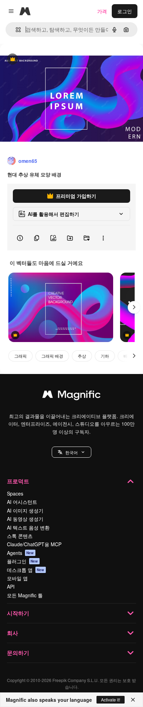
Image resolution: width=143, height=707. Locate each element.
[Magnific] (71, 396)
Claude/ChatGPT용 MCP (34, 544)
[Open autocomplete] (15, 29)
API (11, 586)
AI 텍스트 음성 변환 (28, 527)
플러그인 (22, 561)
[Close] (133, 700)
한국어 (71, 452)
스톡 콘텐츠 (20, 535)
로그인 (124, 11)
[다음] (134, 307)
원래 (40, 59)
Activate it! (110, 699)
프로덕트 (18, 481)
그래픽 (20, 356)
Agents (20, 552)
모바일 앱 (17, 578)
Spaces (15, 493)
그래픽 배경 (52, 356)
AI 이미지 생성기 (25, 510)
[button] (71, 452)
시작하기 (18, 613)
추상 (82, 356)
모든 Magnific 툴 (25, 595)
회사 (12, 633)
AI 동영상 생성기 (25, 518)
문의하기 (18, 653)
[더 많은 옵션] (103, 238)
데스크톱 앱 (25, 569)
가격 (102, 11)
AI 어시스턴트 (22, 501)
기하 (105, 356)
